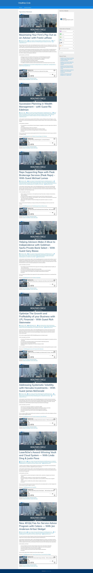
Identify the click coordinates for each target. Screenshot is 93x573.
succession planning (51, 114)
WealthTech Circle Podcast (39, 184)
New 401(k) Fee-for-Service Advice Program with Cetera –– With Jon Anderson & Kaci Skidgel (38, 526)
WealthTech (40, 40)
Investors (35, 114)
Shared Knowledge (35, 183)
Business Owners (29, 113)
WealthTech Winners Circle (46, 40)
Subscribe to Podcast (27, 7)
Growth (29, 114)
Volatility (48, 183)
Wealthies (31, 115)
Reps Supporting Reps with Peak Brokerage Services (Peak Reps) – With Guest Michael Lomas (37, 175)
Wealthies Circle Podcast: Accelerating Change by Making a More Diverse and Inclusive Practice (67, 59)
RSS (34, 79)
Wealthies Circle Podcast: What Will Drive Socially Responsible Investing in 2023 (66, 67)
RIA (36, 41)
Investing (32, 40)
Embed (35, 78)
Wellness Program (38, 463)
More (37, 79)
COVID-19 (36, 113)
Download (31, 78)
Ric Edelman (43, 114)
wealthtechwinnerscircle (49, 184)
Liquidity (52, 254)
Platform (25, 183)
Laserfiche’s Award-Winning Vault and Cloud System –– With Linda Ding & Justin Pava (37, 455)
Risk (31, 183)
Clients (34, 113)
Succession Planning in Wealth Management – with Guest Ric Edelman (35, 106)
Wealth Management (40, 41)
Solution (46, 114)
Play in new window (25, 78)
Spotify (24, 79)
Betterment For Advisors (23, 113)
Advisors (54, 40)
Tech (42, 183)
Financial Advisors (25, 114)
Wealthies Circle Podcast (47, 41)
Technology (36, 40)
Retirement (33, 41)
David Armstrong (41, 113)
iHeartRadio (28, 79)
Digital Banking (38, 254)
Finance (30, 40)
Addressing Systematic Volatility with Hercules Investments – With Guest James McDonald (37, 387)
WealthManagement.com (48, 112)
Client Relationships (28, 41)
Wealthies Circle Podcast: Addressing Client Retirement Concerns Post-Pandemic (66, 63)
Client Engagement (22, 41)
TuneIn (32, 79)
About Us (20, 7)
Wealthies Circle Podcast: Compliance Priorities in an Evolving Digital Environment (67, 71)
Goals (42, 182)
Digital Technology (47, 113)
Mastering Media (49, 182)
